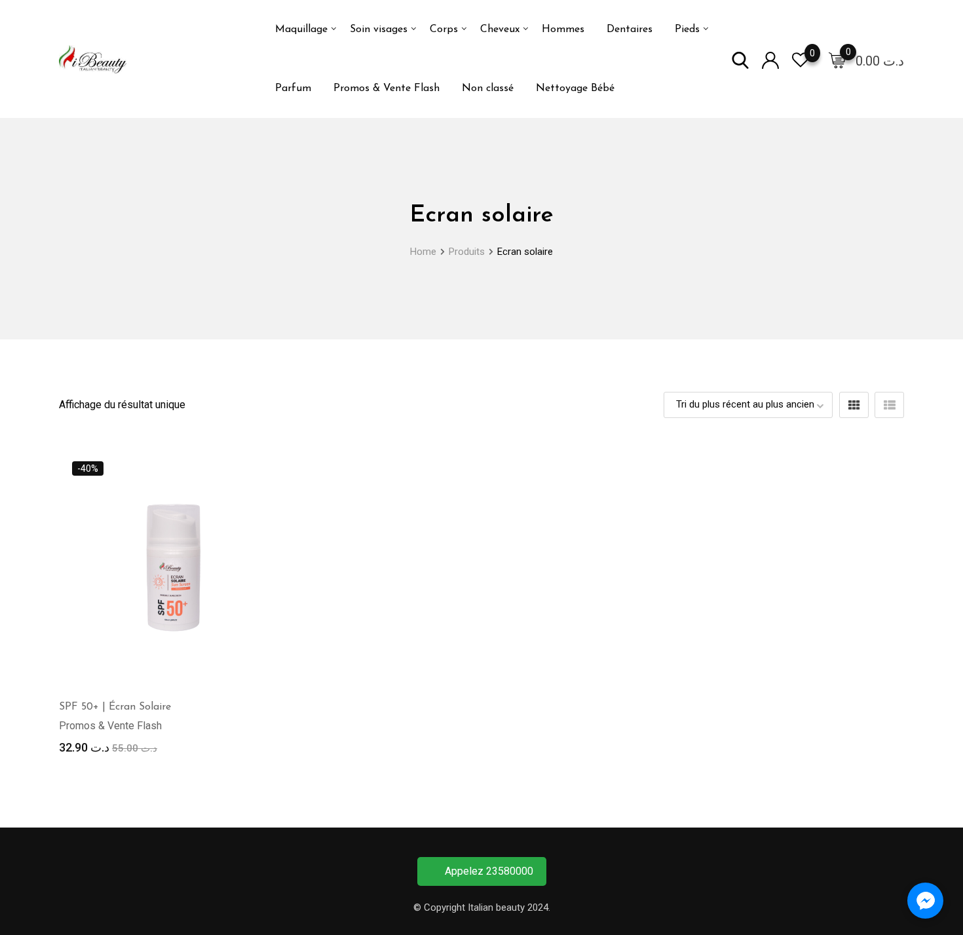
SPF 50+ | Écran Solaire (115, 707)
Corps (444, 29)
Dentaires (629, 29)
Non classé (488, 88)
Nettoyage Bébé (575, 88)
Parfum (293, 88)
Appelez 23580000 (489, 871)
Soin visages (378, 29)
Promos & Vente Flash (386, 88)
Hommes (563, 29)
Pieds (687, 29)
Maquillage (301, 29)
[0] (837, 59)
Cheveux (499, 29)
